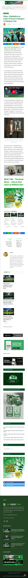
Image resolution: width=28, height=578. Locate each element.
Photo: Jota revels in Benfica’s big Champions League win (19, 243)
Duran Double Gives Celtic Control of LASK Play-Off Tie (13, 439)
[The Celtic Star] (14, 2)
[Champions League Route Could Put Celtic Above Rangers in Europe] (21, 215)
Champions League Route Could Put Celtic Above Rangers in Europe (21, 221)
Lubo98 (9, 24)
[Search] (25, 2)
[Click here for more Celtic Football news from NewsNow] (8, 335)
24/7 (20, 335)
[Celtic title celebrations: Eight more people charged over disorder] (14, 215)
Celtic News (17, 335)
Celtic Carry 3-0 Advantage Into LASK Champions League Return (18, 530)
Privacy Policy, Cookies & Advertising (13, 576)
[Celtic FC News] (6, 353)
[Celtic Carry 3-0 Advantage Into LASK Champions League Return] (7, 215)
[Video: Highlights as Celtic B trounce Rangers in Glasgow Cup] (14, 35)
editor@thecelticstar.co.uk (12, 514)
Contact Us (23, 576)
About (5, 576)
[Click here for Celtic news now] (14, 345)
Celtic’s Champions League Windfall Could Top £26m (13, 437)
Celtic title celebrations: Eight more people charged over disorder (14, 221)
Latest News (6, 13)
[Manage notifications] (25, 575)
